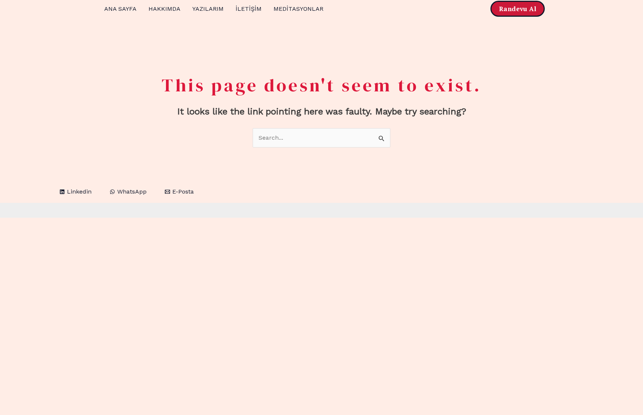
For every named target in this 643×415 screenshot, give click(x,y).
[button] (517, 9)
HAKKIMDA (164, 8)
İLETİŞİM (249, 8)
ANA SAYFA (120, 8)
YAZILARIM (208, 8)
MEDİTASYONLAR (298, 8)
